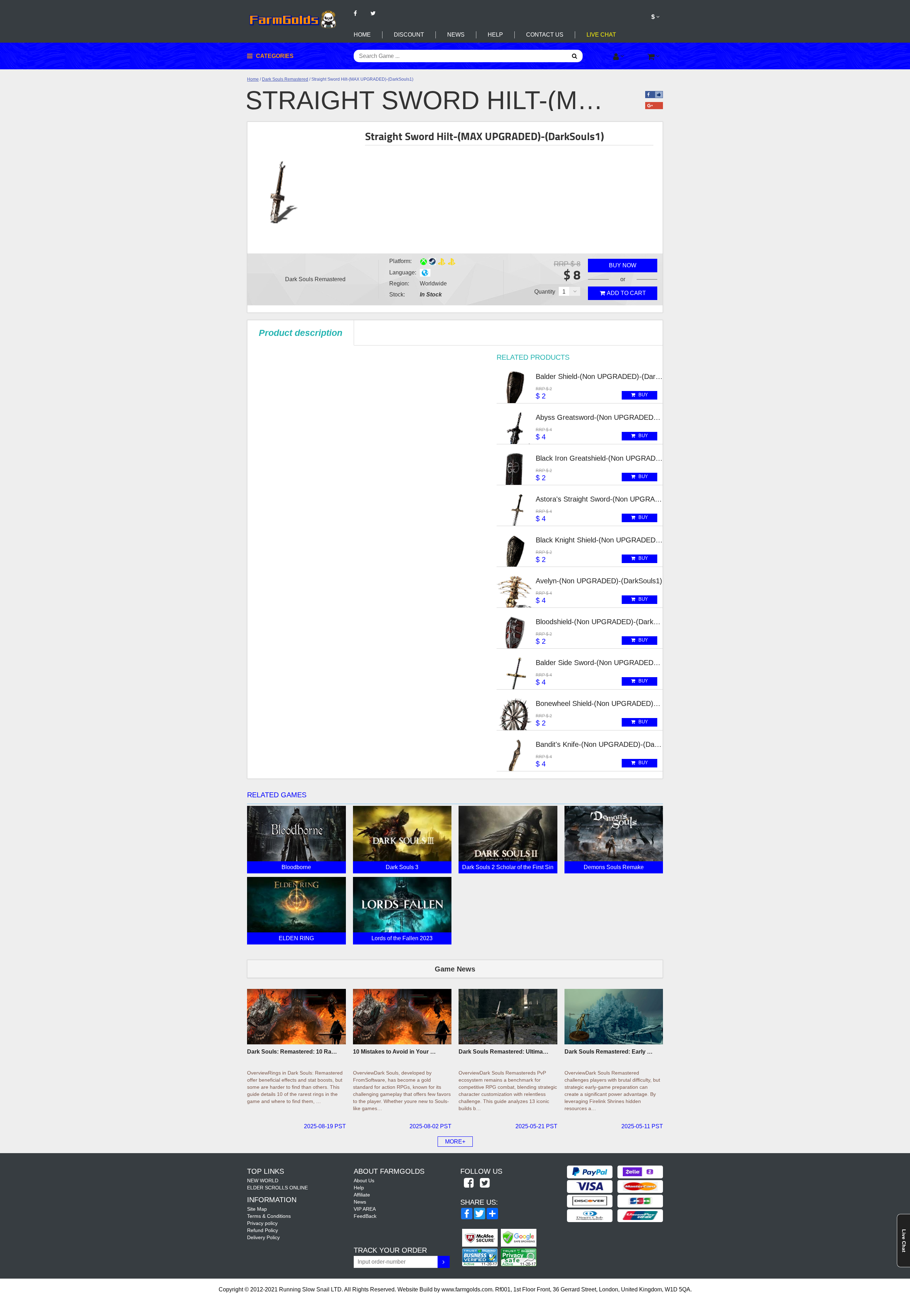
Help (495, 35)
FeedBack (365, 1216)
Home (362, 35)
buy (642, 394)
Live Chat (601, 35)
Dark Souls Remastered (285, 79)
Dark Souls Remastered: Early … (608, 1052)
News (456, 35)
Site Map (257, 1209)
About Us (364, 1180)
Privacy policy (262, 1223)
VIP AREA (365, 1209)
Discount (409, 35)
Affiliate (362, 1195)
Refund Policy (262, 1230)
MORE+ (455, 1142)
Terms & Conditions (269, 1216)
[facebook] (468, 1183)
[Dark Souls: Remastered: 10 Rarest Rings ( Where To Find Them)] (296, 1016)
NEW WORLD (262, 1180)
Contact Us (544, 35)
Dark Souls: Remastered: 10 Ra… (292, 1052)
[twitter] (484, 1183)
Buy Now (622, 265)
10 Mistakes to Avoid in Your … (394, 1052)
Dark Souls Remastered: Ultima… (503, 1052)
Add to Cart (626, 293)
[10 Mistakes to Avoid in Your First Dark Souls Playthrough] (402, 1016)
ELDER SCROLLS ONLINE (277, 1187)
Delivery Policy (263, 1237)
